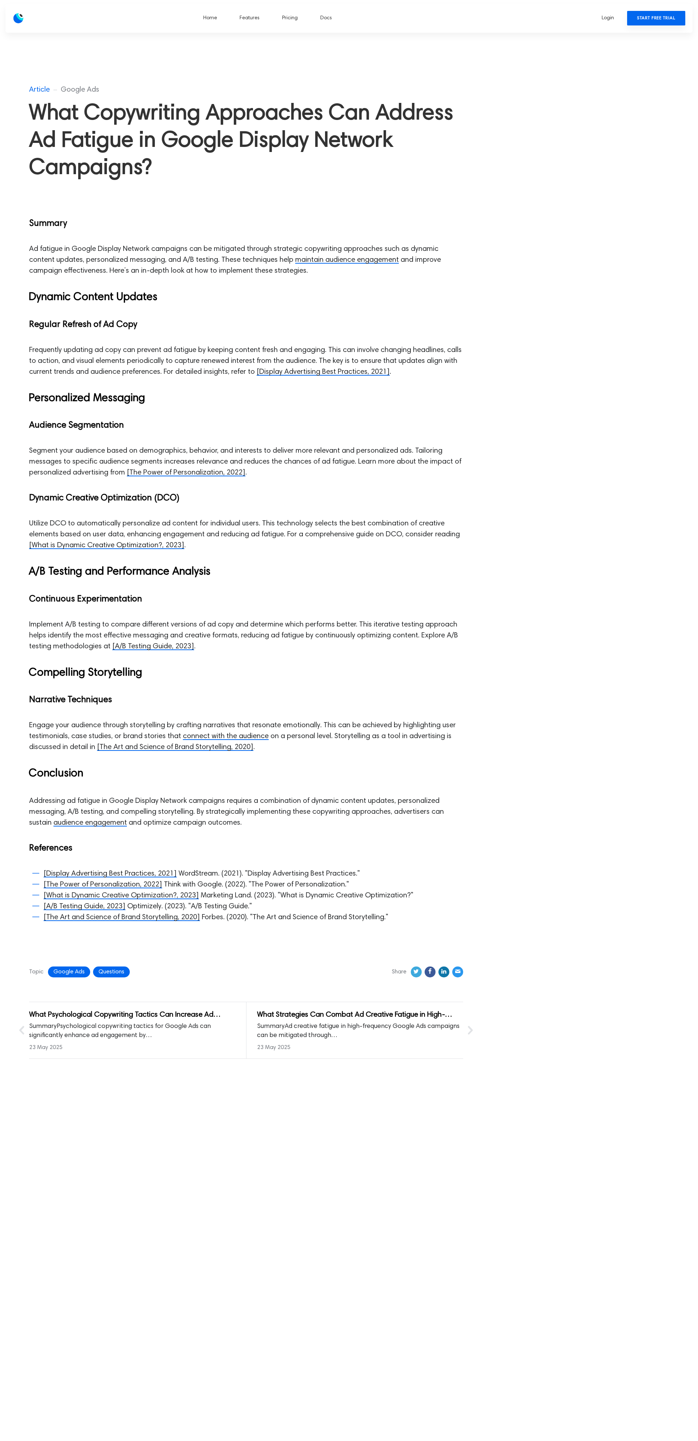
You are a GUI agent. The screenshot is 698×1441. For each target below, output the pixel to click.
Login (608, 18)
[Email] (457, 971)
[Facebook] (430, 971)
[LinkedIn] (443, 971)
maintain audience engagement (347, 260)
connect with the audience (226, 736)
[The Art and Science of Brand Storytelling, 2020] (175, 747)
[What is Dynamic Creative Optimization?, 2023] (106, 545)
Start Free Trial (656, 18)
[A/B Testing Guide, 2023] (153, 646)
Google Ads (69, 972)
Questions (111, 972)
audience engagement (90, 822)
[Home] (50, 18)
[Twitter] (416, 971)
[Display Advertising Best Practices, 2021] (323, 372)
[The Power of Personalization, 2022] (186, 472)
